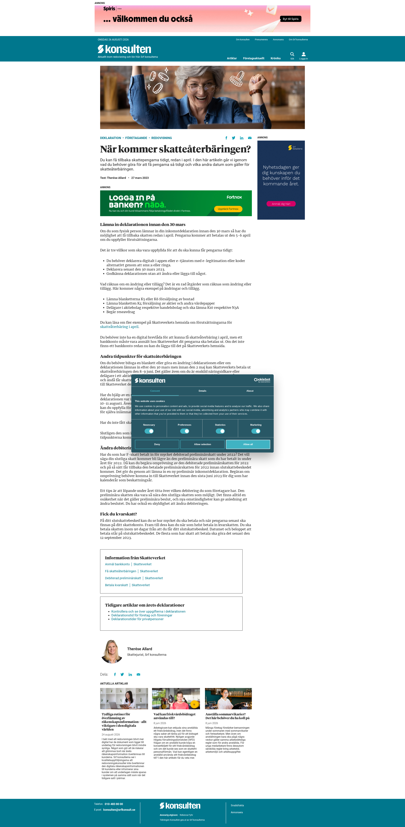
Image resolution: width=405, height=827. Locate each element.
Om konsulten (243, 39)
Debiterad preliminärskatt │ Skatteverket (134, 578)
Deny (157, 444)
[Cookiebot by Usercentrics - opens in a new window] (256, 380)
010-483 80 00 (114, 804)
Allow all (248, 444)
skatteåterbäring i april (119, 327)
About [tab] (249, 390)
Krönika (276, 58)
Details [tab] (202, 390)
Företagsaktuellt (253, 58)
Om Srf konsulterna (298, 39)
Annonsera (278, 39)
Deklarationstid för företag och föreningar (141, 615)
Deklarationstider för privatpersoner (137, 619)
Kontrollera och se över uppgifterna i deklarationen (148, 611)
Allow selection (202, 444)
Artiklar (232, 58)
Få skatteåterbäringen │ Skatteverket (131, 571)
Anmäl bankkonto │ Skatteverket (128, 564)
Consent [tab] (155, 390)
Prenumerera (261, 39)
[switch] (184, 431)
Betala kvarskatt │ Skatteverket (127, 585)
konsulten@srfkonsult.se (119, 809)
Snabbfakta (237, 805)
